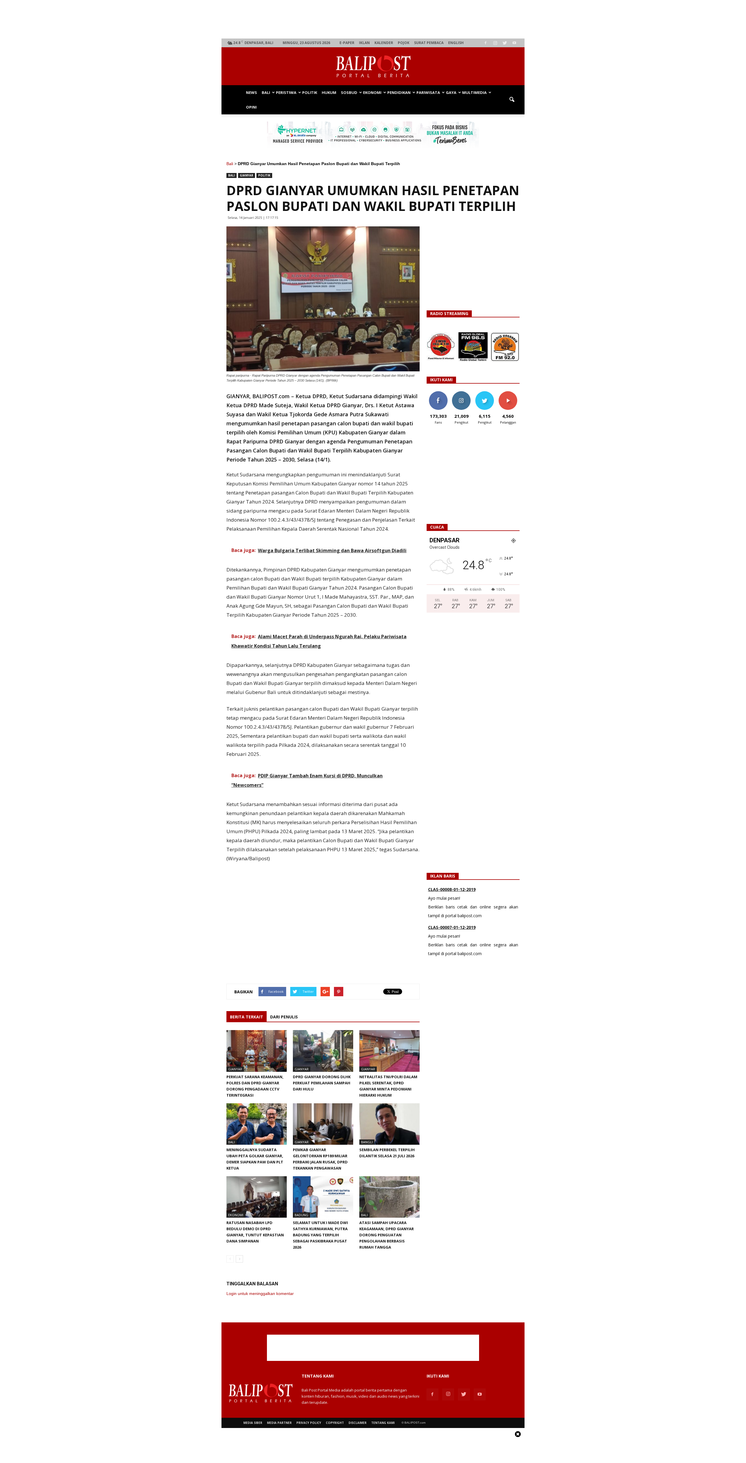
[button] (512, 100)
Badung (301, 1215)
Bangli (367, 1142)
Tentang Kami (383, 1423)
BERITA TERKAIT (246, 1017)
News (251, 92)
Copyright (335, 1423)
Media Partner (279, 1423)
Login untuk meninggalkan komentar (260, 1293)
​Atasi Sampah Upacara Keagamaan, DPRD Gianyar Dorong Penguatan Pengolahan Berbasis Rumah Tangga (386, 1235)
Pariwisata (428, 92)
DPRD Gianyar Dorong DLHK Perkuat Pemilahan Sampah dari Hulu (322, 1083)
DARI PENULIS (284, 1017)
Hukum (329, 92)
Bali (266, 92)
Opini (251, 107)
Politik (309, 92)
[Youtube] (514, 43)
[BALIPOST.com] (373, 66)
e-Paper (346, 42)
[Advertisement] (373, 19)
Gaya (451, 92)
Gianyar (246, 175)
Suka (438, 393)
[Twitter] (504, 43)
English (456, 42)
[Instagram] (495, 43)
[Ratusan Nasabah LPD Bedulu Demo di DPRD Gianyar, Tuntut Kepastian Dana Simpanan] (256, 1197)
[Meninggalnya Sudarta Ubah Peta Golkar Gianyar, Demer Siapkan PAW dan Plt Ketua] (256, 1124)
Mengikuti (461, 393)
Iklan (364, 42)
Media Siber (252, 1423)
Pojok (403, 42)
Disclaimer (358, 1423)
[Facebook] (485, 43)
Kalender (383, 42)
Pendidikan (399, 92)
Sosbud (349, 92)
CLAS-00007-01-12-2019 (452, 897)
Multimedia (474, 92)
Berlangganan (510, 393)
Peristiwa (286, 92)
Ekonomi (372, 92)
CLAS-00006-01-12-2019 (452, 935)
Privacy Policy (308, 1423)
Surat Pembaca (429, 42)
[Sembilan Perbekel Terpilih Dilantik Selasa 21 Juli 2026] (389, 1124)
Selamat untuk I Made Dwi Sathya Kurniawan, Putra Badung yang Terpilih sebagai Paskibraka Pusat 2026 (320, 1235)
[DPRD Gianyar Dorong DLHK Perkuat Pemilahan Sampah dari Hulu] (323, 1051)
